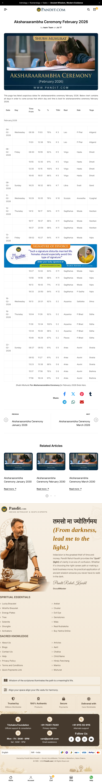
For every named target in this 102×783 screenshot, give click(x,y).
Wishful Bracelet (10, 608)
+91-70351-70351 (50, 725)
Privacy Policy (9, 661)
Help (4, 656)
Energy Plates (8, 612)
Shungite (6, 626)
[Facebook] (71, 739)
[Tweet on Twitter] (73, 394)
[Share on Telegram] (64, 402)
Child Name (59, 656)
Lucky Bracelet (9, 603)
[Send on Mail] (81, 402)
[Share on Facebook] (64, 394)
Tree (4, 617)
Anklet (57, 603)
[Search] (88, 9)
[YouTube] (91, 739)
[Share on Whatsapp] (73, 402)
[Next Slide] (99, 3)
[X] (78, 739)
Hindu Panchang (61, 661)
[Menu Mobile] (6, 9)
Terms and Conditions (12, 665)
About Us (6, 642)
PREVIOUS (15, 414)
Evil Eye (57, 612)
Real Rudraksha (61, 626)
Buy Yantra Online (62, 631)
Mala (56, 622)
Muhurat (58, 670)
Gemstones (59, 617)
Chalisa (57, 651)
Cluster (57, 608)
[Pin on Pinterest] (81, 394)
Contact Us (7, 651)
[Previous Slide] (3, 3)
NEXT (88, 414)
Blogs (4, 647)
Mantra (57, 665)
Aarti (56, 647)
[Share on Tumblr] (90, 394)
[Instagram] (84, 739)
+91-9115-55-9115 (81, 725)
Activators (7, 631)
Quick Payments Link (12, 670)
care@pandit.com (50, 738)
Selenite (6, 622)
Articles (57, 642)
